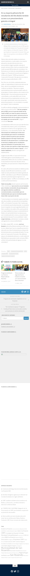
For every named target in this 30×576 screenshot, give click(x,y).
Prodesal (2, 552)
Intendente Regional (15, 543)
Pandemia (18, 550)
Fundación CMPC (12, 541)
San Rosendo (16, 554)
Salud (8, 555)
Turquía (12, 557)
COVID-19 (25, 535)
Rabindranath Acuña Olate (10, 552)
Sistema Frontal (4, 557)
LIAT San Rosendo (25, 543)
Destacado (4, 8)
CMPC (8, 251)
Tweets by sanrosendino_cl (8, 326)
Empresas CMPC (18, 539)
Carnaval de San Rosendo (18, 529)
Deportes (17, 537)
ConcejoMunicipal (13, 535)
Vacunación (16, 557)
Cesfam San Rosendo (22, 531)
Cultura (3, 537)
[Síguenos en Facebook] (22, 292)
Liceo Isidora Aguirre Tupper (8, 546)
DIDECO (21, 537)
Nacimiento (13, 550)
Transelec (9, 557)
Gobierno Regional (20, 541)
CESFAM (25, 529)
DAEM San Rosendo (10, 537)
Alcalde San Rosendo (6, 529)
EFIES (25, 251)
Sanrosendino (7, 24)
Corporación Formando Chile (17, 251)
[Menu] (28, 2)
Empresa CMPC (5, 253)
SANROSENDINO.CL (7, 2)
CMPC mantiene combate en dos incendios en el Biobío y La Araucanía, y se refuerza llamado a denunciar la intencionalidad (14, 502)
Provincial (18, 8)
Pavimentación (23, 550)
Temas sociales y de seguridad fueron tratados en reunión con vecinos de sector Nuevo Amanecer (20, 276)
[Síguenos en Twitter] (25, 292)
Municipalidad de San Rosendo (11, 549)
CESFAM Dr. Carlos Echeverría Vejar (9, 531)
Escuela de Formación (13, 253)
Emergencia (10, 539)
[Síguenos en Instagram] (28, 292)
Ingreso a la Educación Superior (8, 256)
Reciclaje (17, 552)
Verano (20, 557)
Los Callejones (19, 545)
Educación (11, 8)
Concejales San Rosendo (12, 533)
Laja (21, 543)
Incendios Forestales (6, 543)
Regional (21, 553)
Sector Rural (25, 555)
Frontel (5, 541)
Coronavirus (20, 535)
